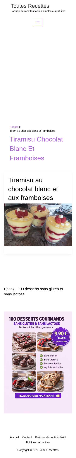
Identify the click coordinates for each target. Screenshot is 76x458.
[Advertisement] (38, 66)
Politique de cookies (38, 442)
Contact (27, 437)
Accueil (14, 437)
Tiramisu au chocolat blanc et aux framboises (33, 188)
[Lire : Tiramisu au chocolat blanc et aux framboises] (38, 224)
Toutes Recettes (30, 6)
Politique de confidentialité (50, 437)
